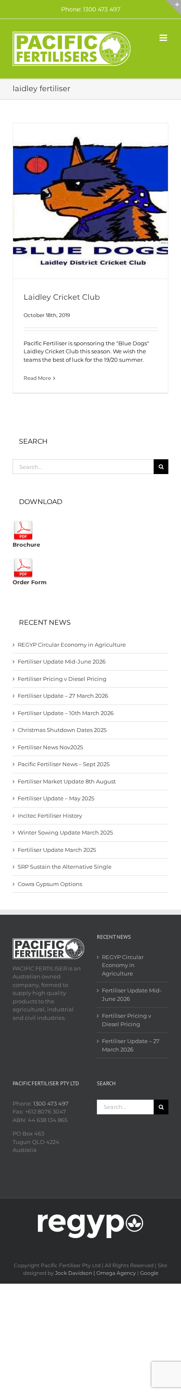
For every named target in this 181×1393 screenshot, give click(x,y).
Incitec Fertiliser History (50, 815)
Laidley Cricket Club (62, 297)
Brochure (26, 544)
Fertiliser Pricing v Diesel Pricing (62, 678)
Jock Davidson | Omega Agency (95, 1273)
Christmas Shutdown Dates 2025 (62, 729)
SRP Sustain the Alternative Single (65, 866)
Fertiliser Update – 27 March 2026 (63, 695)
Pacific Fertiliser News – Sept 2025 (63, 764)
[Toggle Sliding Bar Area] (173, 7)
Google (149, 1273)
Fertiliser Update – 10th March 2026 (66, 713)
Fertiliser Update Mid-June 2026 (62, 661)
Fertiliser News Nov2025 (50, 747)
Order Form (30, 582)
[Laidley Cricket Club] (90, 201)
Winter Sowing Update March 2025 (65, 832)
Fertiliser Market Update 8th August (67, 781)
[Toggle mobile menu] (164, 37)
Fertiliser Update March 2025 (57, 849)
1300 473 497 (51, 1103)
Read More (37, 378)
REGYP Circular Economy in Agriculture (72, 644)
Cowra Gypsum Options (50, 884)
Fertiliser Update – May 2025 (56, 798)
